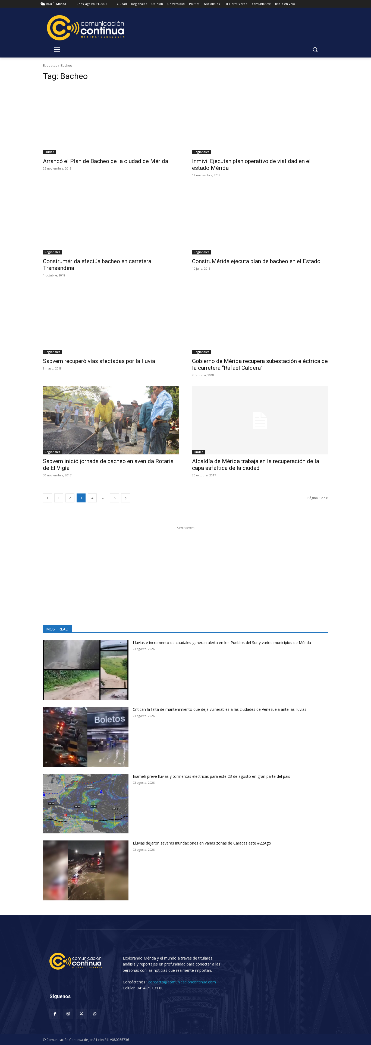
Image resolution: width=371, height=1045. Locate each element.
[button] (315, 49)
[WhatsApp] (95, 1014)
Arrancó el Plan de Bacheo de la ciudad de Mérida (105, 161)
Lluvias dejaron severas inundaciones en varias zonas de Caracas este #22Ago (202, 843)
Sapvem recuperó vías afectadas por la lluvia (99, 361)
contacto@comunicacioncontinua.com (182, 982)
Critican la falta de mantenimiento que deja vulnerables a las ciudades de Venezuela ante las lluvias (219, 709)
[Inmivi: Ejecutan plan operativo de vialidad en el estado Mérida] (260, 121)
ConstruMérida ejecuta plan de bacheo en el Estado (256, 261)
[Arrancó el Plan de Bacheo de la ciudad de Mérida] (111, 121)
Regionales (201, 152)
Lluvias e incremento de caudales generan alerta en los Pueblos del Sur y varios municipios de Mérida (222, 642)
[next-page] (125, 497)
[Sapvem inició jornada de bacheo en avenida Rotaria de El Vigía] (111, 420)
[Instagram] (68, 1014)
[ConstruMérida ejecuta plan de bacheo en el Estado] (260, 220)
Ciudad (49, 152)
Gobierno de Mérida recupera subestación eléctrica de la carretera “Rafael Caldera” (260, 364)
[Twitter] (81, 1014)
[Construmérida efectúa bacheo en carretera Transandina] (111, 220)
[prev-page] (47, 497)
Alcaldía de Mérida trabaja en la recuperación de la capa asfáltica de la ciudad (255, 464)
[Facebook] (54, 1014)
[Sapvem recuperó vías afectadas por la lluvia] (111, 320)
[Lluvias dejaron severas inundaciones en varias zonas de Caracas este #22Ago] (85, 870)
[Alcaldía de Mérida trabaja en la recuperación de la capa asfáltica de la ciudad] (260, 420)
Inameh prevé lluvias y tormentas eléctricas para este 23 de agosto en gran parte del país (211, 776)
